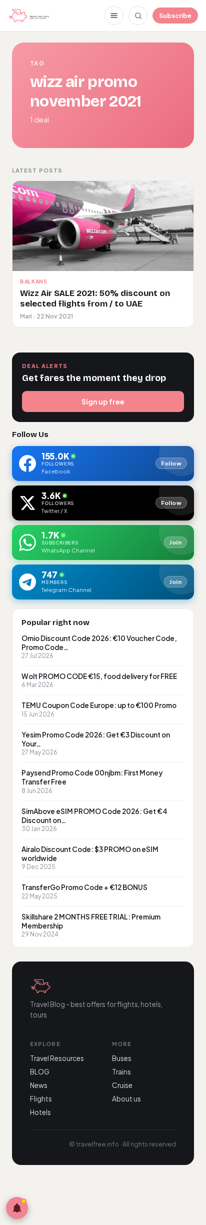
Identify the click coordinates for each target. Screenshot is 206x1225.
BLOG (40, 1072)
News (39, 1085)
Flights (41, 1098)
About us (126, 1098)
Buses (122, 1058)
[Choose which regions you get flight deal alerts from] (17, 1208)
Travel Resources (57, 1058)
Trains (121, 1072)
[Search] (138, 15)
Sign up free (103, 401)
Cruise (122, 1085)
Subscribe (175, 16)
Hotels (40, 1112)
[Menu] (114, 15)
